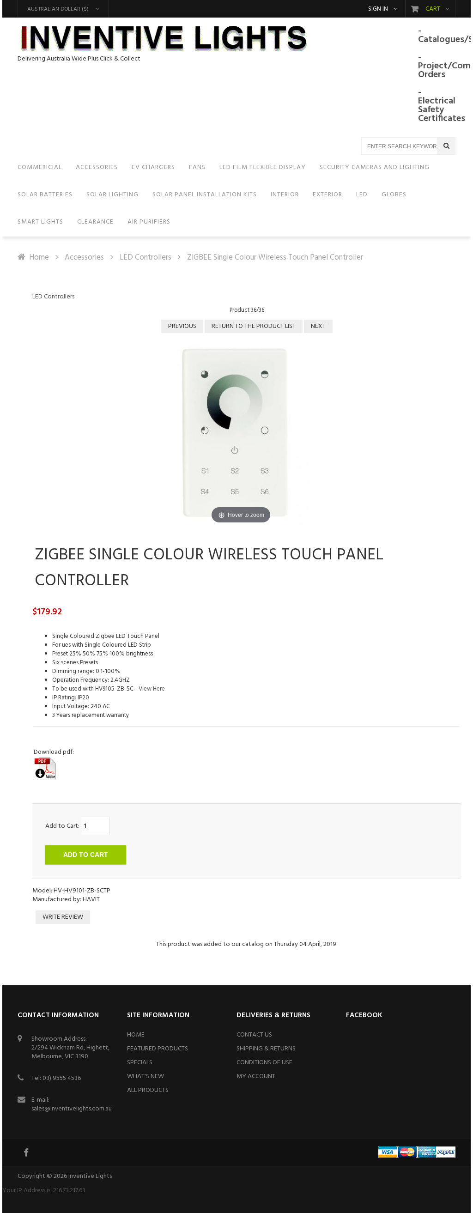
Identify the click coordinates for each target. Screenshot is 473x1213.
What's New (145, 1076)
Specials (139, 1062)
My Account (255, 1076)
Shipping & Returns (266, 1048)
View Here (152, 689)
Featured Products (157, 1048)
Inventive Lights (90, 1176)
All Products (148, 1090)
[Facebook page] (27, 1152)
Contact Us (254, 1035)
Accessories (84, 257)
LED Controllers (145, 257)
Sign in (378, 9)
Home (39, 257)
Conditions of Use (264, 1062)
